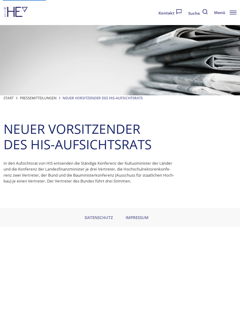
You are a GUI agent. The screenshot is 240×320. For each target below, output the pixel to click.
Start (9, 98)
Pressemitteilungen (38, 98)
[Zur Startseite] (16, 12)
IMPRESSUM (137, 217)
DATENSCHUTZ (99, 217)
